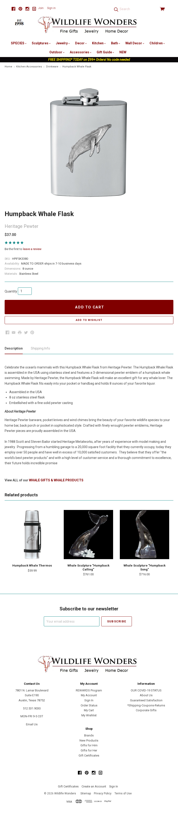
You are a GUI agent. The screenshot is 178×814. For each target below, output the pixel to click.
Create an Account (94, 786)
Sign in (51, 8)
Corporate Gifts (146, 710)
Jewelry (62, 43)
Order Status (89, 705)
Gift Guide (105, 52)
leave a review (32, 249)
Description (14, 348)
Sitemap (85, 793)
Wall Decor (134, 43)
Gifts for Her (89, 750)
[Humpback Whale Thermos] (32, 534)
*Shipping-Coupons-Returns (146, 705)
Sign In (88, 700)
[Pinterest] (20, 9)
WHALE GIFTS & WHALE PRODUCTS (56, 480)
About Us (146, 695)
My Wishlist (89, 715)
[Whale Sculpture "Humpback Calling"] (88, 534)
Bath (115, 43)
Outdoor (56, 52)
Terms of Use (123, 793)
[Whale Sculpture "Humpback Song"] (145, 534)
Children (156, 43)
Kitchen (98, 43)
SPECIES (18, 43)
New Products (88, 740)
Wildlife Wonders (65, 793)
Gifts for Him (89, 745)
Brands (89, 735)
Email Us (32, 724)
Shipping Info (40, 348)
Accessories (80, 52)
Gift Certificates (89, 755)
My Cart (89, 710)
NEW (122, 52)
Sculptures (40, 43)
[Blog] (34, 9)
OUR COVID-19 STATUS (146, 690)
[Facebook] (13, 9)
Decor (80, 43)
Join (41, 8)
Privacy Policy (102, 793)
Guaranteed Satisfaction (146, 700)
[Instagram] (27, 9)
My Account (89, 695)
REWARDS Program (89, 690)
